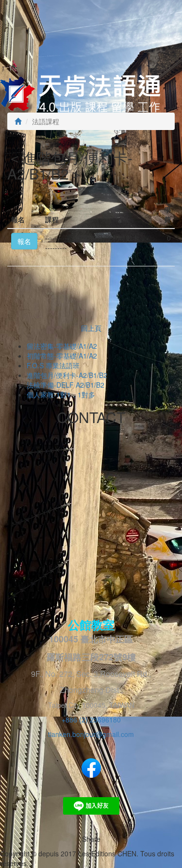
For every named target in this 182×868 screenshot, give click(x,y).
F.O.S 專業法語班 (53, 365)
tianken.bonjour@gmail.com (91, 734)
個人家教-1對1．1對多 (61, 394)
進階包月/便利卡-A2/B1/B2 (67, 375)
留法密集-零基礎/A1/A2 (62, 346)
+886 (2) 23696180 (91, 719)
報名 (24, 241)
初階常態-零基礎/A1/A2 (62, 355)
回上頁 (91, 328)
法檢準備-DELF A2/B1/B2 (65, 385)
